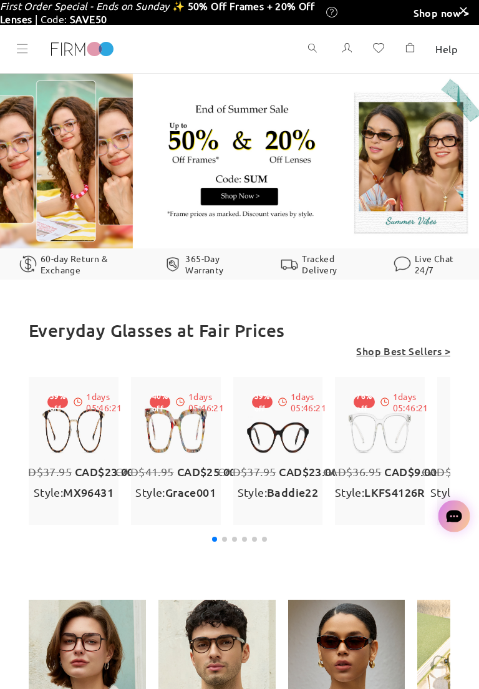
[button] (214, 539)
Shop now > (442, 12)
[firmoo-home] (82, 47)
